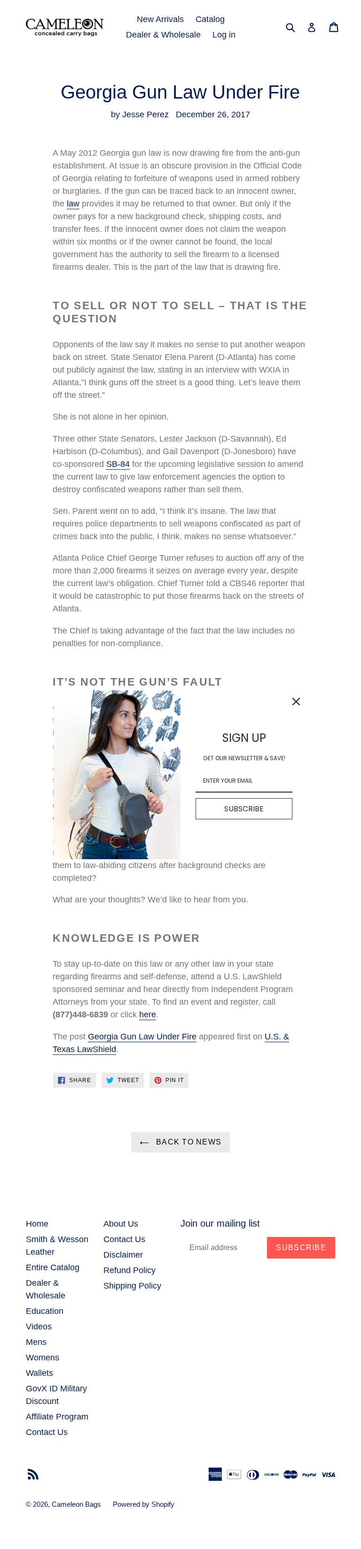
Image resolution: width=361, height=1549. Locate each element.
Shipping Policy (132, 1285)
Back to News (188, 1142)
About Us (120, 1224)
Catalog (210, 19)
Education (44, 1311)
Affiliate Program (57, 1416)
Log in (223, 34)
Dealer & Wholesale (163, 34)
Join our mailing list (220, 1223)
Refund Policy (129, 1270)
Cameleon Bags (76, 1504)
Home (37, 1224)
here (147, 1014)
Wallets (39, 1373)
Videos (39, 1326)
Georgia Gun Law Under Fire (142, 1036)
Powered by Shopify (143, 1504)
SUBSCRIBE (244, 808)
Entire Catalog (52, 1267)
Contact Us (47, 1432)
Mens (36, 1342)
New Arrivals (160, 19)
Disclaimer (123, 1254)
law (73, 203)
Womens (42, 1357)
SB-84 (118, 464)
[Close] (296, 701)
